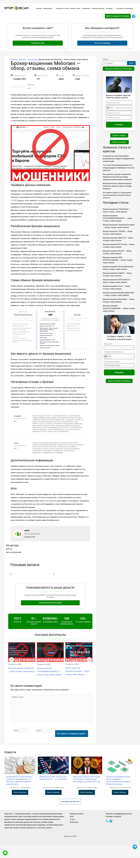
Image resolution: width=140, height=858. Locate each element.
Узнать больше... (20, 792)
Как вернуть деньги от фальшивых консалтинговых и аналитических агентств (117, 195)
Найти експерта (119, 142)
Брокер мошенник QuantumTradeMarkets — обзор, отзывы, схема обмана (119, 308)
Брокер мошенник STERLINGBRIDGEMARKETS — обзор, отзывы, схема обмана (117, 218)
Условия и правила (113, 816)
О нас (72, 819)
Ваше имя (108, 344)
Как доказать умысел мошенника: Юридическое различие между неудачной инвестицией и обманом (117, 177)
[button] (11, 659)
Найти (131, 63)
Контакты (74, 822)
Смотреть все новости (70, 802)
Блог (72, 816)
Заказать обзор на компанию (118, 68)
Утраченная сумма (111, 361)
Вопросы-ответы (77, 814)
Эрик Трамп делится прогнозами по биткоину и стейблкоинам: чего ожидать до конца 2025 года (87, 779)
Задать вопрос (119, 135)
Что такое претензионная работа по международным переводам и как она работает (118, 167)
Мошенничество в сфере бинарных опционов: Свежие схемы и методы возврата (117, 186)
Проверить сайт (38, 43)
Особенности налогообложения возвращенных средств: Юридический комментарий (118, 158)
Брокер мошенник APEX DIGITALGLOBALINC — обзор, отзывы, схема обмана (118, 260)
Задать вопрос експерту (119, 381)
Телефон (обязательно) (113, 354)
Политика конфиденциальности (119, 814)
